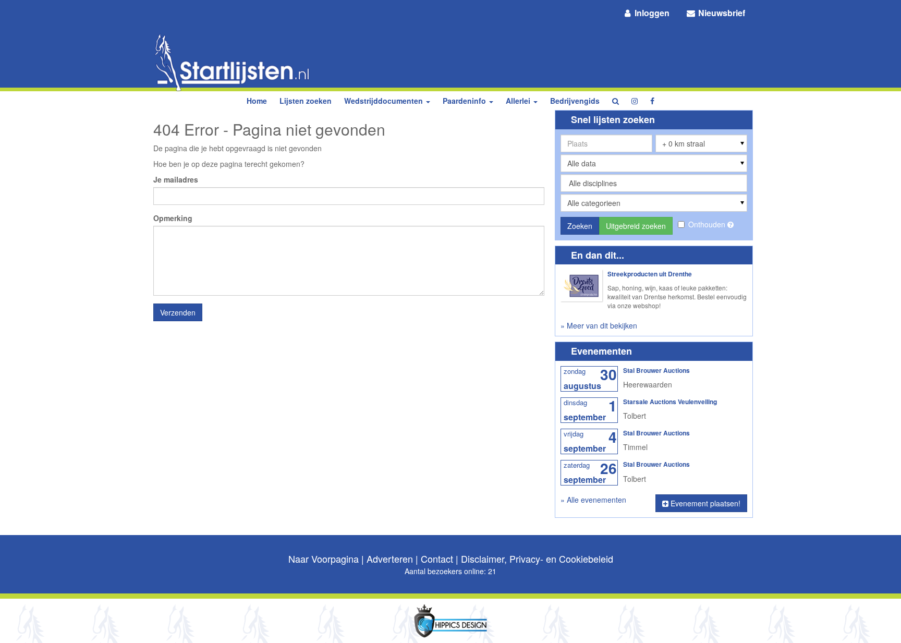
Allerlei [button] (519, 100)
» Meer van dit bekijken (599, 325)
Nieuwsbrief (720, 13)
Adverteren (390, 558)
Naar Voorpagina (323, 558)
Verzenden (178, 312)
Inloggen (650, 13)
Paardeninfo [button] (465, 100)
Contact (437, 558)
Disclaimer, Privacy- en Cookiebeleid (537, 558)
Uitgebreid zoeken (636, 226)
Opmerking (172, 218)
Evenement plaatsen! (704, 503)
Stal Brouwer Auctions (656, 370)
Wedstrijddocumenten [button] (384, 100)
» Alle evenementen (593, 499)
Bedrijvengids (575, 100)
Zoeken (579, 226)
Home (257, 100)
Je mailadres (175, 179)
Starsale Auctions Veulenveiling (670, 401)
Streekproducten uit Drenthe (649, 273)
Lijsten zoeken (305, 100)
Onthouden (707, 224)
